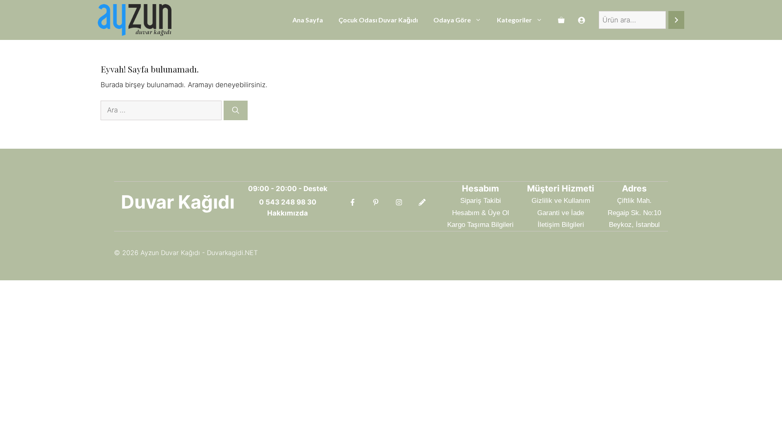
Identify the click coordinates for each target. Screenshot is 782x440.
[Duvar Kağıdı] (134, 20)
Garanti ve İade (560, 213)
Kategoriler (514, 20)
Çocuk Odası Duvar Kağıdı (378, 20)
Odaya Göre (452, 20)
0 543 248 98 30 (287, 202)
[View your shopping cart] (561, 20)
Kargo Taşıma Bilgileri (480, 225)
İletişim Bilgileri (561, 225)
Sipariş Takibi (480, 201)
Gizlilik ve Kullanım (561, 201)
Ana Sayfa (307, 20)
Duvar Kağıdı (178, 202)
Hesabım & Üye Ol (480, 213)
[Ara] (676, 20)
